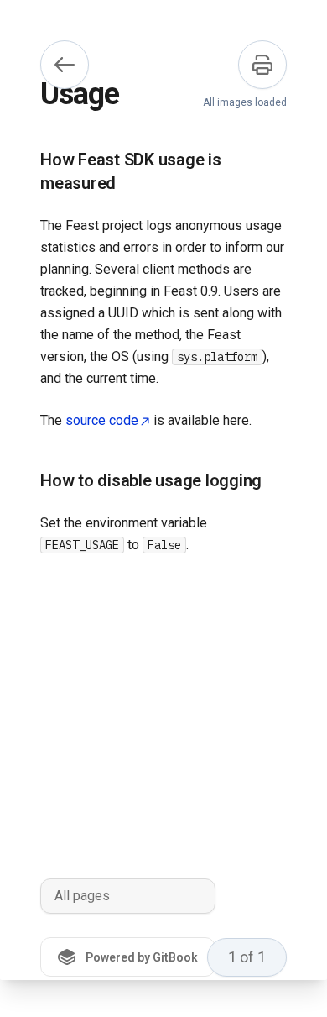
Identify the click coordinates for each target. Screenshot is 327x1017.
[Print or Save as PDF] (262, 64)
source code (101, 420)
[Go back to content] (64, 64)
